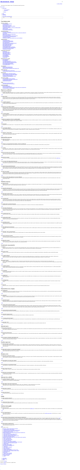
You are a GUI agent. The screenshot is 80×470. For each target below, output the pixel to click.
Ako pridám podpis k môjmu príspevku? (8, 41)
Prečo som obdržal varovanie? (7, 46)
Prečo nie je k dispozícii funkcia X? (7, 86)
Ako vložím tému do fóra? (6, 40)
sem (3, 409)
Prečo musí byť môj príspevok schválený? (8, 48)
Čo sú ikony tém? (5, 57)
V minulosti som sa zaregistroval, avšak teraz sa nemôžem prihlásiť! (11, 27)
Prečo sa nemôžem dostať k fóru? (7, 44)
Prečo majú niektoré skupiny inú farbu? (8, 63)
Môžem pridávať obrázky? (6, 53)
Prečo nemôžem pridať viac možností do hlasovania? (10, 43)
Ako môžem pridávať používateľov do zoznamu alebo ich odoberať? (12, 71)
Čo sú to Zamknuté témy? (6, 56)
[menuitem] (6, 9)
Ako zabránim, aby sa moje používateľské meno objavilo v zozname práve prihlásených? (14, 32)
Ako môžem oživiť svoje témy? (7, 49)
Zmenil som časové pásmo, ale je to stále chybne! (9, 34)
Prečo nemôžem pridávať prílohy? (7, 45)
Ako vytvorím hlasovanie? (6, 42)
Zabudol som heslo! (5, 28)
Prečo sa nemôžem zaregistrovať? (7, 25)
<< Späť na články (59, 3)
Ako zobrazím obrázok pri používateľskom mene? (9, 36)
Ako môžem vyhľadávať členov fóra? (8, 75)
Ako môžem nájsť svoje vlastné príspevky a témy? (9, 76)
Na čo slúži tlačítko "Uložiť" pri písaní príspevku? (9, 47)
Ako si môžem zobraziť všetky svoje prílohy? (9, 83)
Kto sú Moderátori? (5, 60)
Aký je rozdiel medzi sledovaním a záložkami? (9, 78)
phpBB (5, 462)
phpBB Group (32, 408)
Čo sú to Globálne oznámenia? (7, 54)
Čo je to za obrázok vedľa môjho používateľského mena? (10, 35)
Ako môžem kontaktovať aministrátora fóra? (8, 88)
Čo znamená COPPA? (6, 24)
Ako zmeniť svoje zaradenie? (6, 37)
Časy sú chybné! (5, 33)
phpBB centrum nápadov (48, 413)
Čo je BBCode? (5, 51)
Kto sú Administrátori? (6, 59)
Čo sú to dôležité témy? (6, 55)
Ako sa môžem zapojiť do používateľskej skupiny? (9, 61)
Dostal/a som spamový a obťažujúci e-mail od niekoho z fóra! (11, 68)
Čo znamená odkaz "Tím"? (6, 64)
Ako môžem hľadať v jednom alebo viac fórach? (9, 73)
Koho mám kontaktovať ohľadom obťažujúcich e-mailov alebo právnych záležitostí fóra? (14, 87)
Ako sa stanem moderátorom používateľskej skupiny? (10, 62)
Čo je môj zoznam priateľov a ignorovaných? (9, 70)
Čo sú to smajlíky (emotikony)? (7, 52)
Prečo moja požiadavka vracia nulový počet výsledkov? (10, 74)
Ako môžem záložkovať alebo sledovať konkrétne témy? (10, 79)
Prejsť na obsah (2, 6)
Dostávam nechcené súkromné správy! (8, 67)
